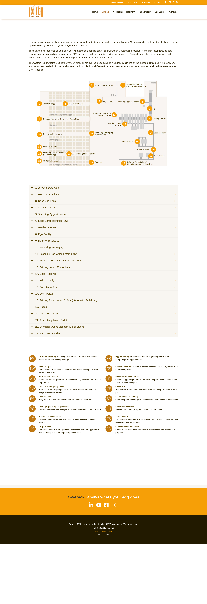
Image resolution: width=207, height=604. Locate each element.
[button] (160, 12)
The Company (144, 12)
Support (157, 2)
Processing (117, 12)
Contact (172, 12)
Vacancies (159, 12)
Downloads (132, 2)
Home (95, 12)
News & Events (117, 2)
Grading (105, 12)
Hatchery (130, 12)
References (145, 2)
